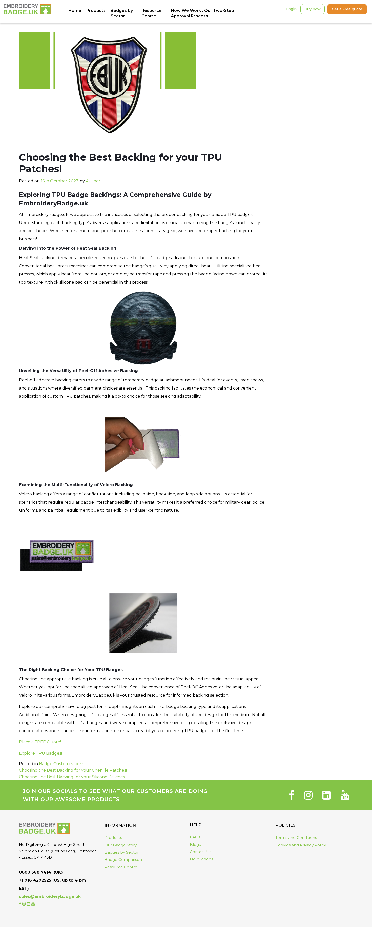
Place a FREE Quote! (40, 742)
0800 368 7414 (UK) (41, 872)
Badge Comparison (123, 859)
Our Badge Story (121, 845)
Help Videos (201, 859)
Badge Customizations (61, 763)
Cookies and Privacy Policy (300, 845)
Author (93, 181)
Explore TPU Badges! (40, 753)
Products (113, 837)
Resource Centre (121, 867)
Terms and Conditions (296, 837)
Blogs (195, 844)
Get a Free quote (347, 9)
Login (291, 9)
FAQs (195, 837)
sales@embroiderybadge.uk (50, 896)
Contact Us (200, 851)
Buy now (312, 9)
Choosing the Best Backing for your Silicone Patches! (72, 776)
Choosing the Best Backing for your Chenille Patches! (73, 770)
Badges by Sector (122, 852)
